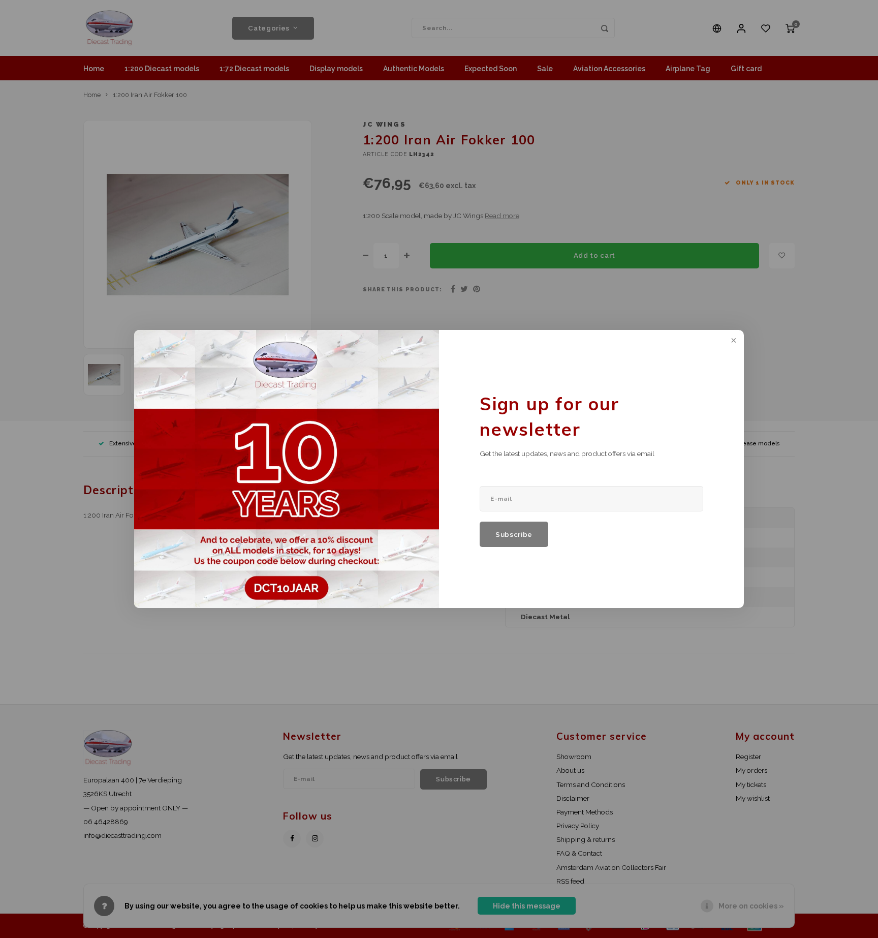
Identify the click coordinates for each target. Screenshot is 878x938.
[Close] (733, 341)
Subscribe (513, 534)
